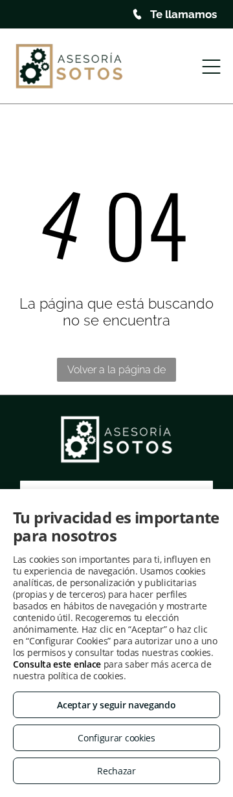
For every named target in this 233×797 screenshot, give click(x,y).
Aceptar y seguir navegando (116, 705)
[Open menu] (211, 66)
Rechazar (116, 771)
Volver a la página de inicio (116, 373)
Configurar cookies (116, 738)
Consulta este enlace (57, 664)
